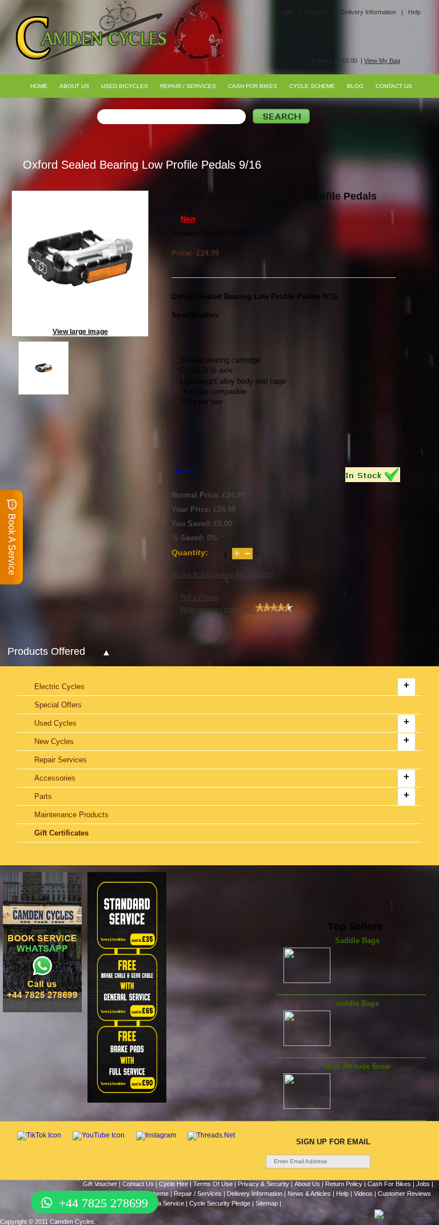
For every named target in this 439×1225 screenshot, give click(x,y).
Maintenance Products (71, 814)
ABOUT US (74, 86)
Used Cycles (55, 723)
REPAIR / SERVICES (188, 86)
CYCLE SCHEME (312, 86)
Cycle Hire (173, 1183)
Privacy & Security (263, 1183)
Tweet (183, 471)
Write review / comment (218, 610)
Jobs (423, 1183)
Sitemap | (268, 1203)
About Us (307, 1183)
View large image (80, 332)
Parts (43, 796)
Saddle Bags (357, 940)
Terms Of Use (213, 1183)
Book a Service (163, 1203)
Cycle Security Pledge (219, 1203)
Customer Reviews (404, 1193)
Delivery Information (254, 1193)
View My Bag (382, 60)
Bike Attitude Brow (357, 1066)
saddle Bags (357, 1003)
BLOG (355, 86)
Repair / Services (198, 1193)
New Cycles (54, 741)
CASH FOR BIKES (252, 86)
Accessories (54, 778)
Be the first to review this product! (222, 575)
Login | (289, 12)
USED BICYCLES (124, 86)
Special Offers (58, 705)
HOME (38, 86)
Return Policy (343, 1183)
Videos (363, 1193)
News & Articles (309, 1193)
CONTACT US (394, 86)
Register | (320, 12)
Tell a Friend (199, 598)
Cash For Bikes (389, 1183)
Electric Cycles (59, 686)
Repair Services (60, 759)
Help (414, 12)
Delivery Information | (372, 12)
